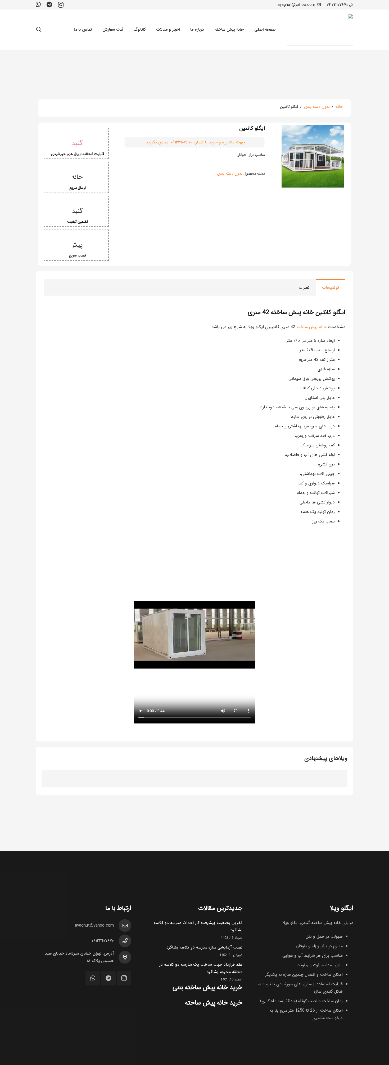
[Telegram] (49, 4)
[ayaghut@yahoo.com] (123, 925)
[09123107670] (123, 941)
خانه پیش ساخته (312, 327)
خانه (339, 107)
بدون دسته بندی (317, 107)
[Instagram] (61, 5)
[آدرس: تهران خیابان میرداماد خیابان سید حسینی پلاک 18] (123, 957)
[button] (39, 30)
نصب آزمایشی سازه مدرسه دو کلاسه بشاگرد (204, 947)
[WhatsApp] (38, 4)
